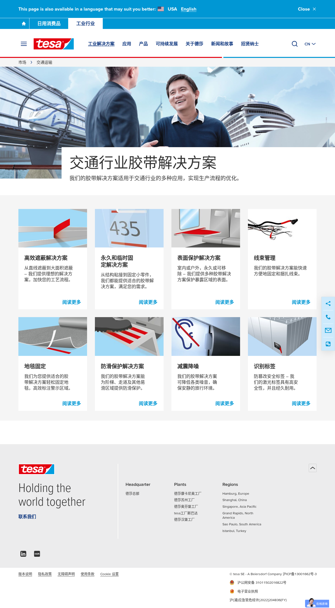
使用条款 (87, 574)
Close (304, 9)
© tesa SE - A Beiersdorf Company (256, 574)
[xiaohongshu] (37, 555)
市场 (22, 62)
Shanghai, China (234, 500)
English (188, 9)
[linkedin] (23, 555)
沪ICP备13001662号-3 (300, 574)
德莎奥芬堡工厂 (186, 506)
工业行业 (85, 23)
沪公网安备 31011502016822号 (261, 582)
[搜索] (295, 44)
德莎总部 (132, 493)
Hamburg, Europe (235, 493)
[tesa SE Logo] (53, 44)
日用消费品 (49, 23)
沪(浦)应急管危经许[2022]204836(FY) (258, 600)
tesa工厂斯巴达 (186, 513)
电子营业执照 (247, 591)
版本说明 (25, 574)
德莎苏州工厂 (184, 500)
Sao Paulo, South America (241, 524)
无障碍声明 (66, 574)
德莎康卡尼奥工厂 (188, 493)
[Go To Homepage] (23, 23)
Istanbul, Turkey (234, 531)
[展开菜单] (23, 44)
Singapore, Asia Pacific (239, 506)
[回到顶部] (313, 468)
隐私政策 (45, 574)
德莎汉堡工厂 (184, 519)
